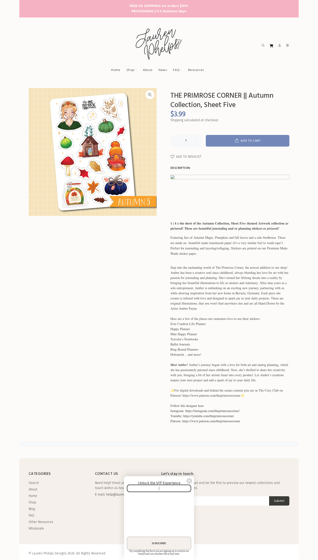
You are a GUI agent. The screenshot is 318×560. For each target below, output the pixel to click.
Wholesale (36, 528)
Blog (32, 509)
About (33, 489)
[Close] (189, 481)
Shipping (176, 120)
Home (33, 496)
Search (34, 483)
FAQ (31, 515)
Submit (279, 501)
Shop (32, 502)
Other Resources (41, 522)
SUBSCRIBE (159, 543)
